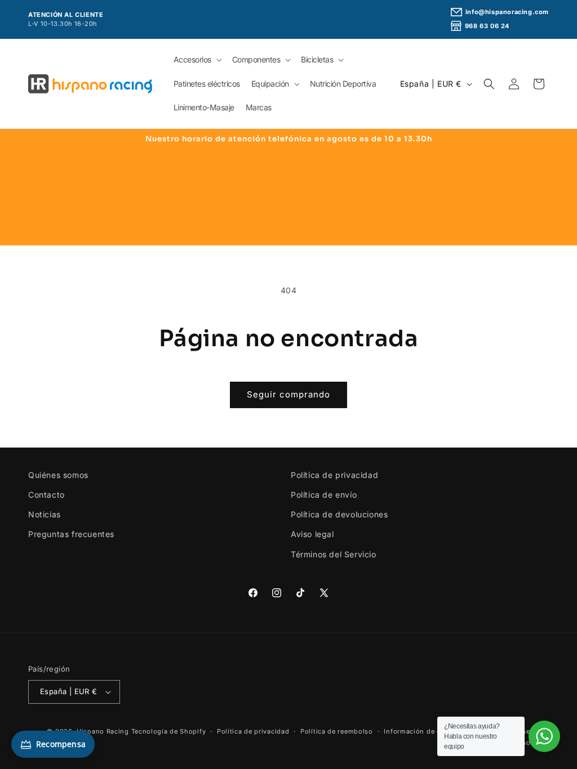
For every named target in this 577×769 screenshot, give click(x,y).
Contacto (46, 494)
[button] (197, 59)
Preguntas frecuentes (71, 534)
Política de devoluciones (339, 514)
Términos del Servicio (333, 554)
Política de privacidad (334, 475)
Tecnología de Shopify (168, 731)
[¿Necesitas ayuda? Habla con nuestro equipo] (544, 736)
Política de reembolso (336, 731)
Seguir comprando (288, 394)
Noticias (44, 514)
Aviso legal (312, 534)
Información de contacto (425, 731)
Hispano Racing (103, 731)
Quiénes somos (58, 475)
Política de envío (324, 494)
